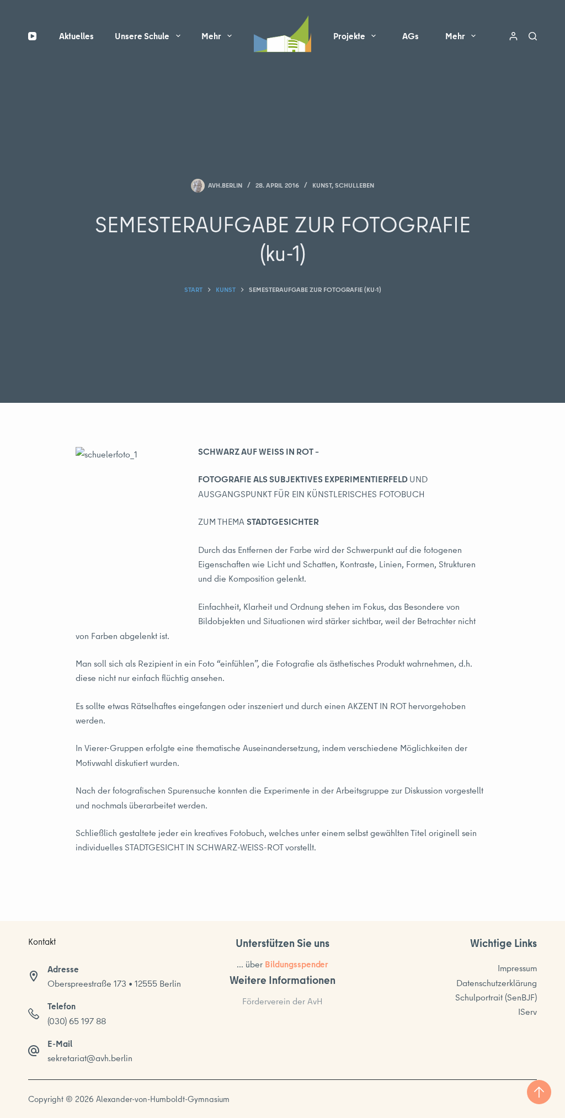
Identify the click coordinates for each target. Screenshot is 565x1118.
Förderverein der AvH (282, 1001)
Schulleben (354, 185)
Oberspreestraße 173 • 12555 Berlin (114, 983)
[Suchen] (533, 36)
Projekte (349, 36)
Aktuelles (76, 36)
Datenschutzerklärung (496, 983)
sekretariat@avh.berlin (89, 1058)
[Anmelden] (513, 36)
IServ (527, 1011)
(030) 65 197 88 (76, 1021)
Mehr (211, 36)
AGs (410, 36)
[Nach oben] (539, 1092)
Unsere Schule (142, 36)
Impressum (517, 968)
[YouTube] (32, 36)
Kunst (322, 185)
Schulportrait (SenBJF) (496, 997)
